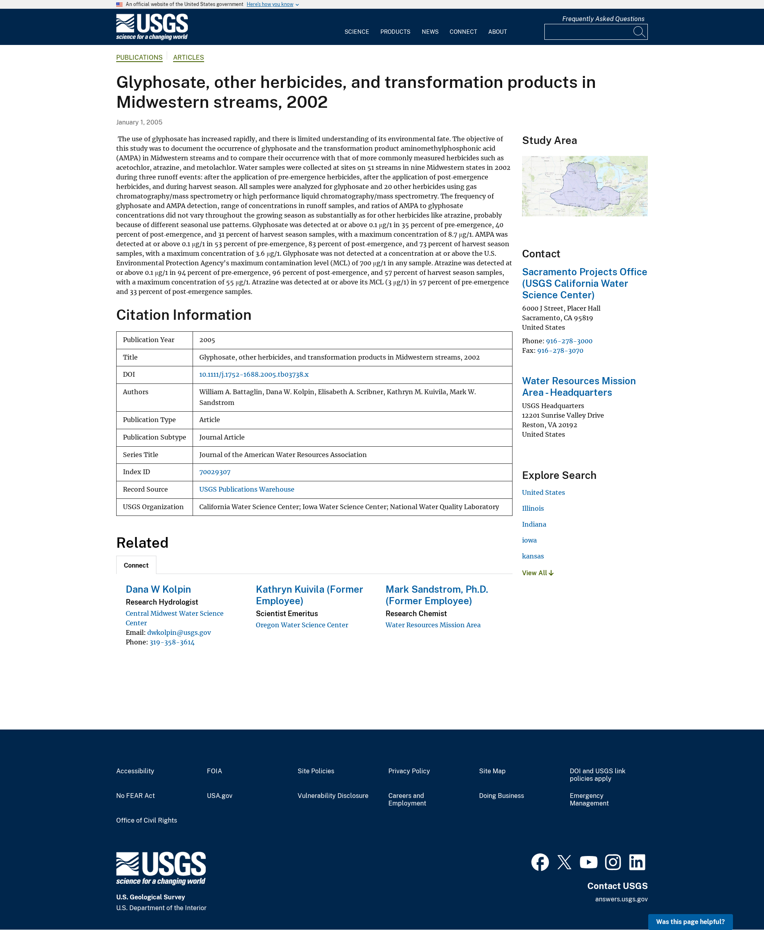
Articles (188, 57)
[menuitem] (357, 27)
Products (395, 32)
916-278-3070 (560, 350)
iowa (529, 540)
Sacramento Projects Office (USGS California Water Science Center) (584, 283)
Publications (139, 57)
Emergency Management (589, 799)
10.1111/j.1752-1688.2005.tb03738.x (254, 374)
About (497, 32)
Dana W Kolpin (158, 589)
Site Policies (316, 771)
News (430, 32)
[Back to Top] (735, 901)
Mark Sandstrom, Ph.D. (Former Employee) (437, 595)
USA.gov (219, 796)
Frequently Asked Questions (603, 19)
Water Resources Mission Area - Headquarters (579, 386)
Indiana (534, 524)
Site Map (492, 771)
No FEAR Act (135, 796)
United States (543, 492)
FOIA (214, 771)
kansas (533, 556)
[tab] (136, 565)
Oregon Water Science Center (302, 625)
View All (535, 573)
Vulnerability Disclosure (333, 796)
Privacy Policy (409, 771)
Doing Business (501, 796)
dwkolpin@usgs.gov (179, 632)
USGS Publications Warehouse (246, 489)
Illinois (533, 508)
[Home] (152, 38)
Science (357, 32)
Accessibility (135, 771)
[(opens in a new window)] (540, 861)
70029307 (214, 472)
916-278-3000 (569, 341)
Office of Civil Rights (146, 820)
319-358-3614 (172, 642)
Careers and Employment (407, 799)
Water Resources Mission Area (433, 625)
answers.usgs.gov (621, 899)
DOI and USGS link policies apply (598, 775)
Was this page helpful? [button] (690, 922)
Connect (463, 32)
